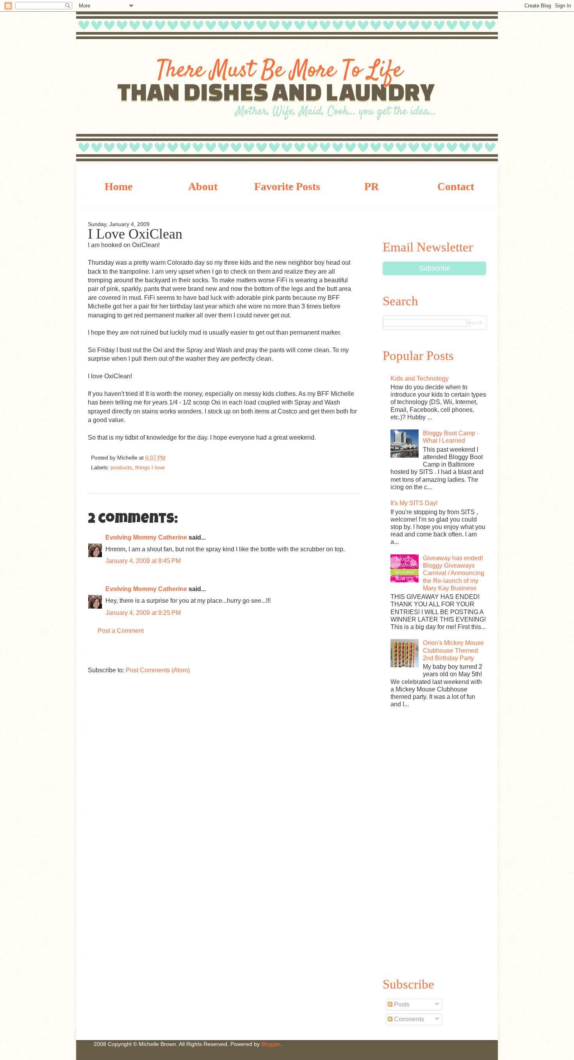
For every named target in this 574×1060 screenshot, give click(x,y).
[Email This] (183, 459)
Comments (408, 1019)
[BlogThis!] (197, 459)
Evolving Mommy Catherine (146, 537)
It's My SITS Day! (414, 503)
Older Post (351, 652)
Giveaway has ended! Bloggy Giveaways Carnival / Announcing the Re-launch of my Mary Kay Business (453, 573)
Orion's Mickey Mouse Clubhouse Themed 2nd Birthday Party (453, 650)
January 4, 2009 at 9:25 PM (143, 612)
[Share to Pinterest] (236, 459)
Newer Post (95, 652)
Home (118, 186)
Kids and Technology (419, 378)
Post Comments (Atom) (158, 670)
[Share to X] (210, 459)
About (202, 186)
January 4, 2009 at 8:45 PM (143, 561)
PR (371, 186)
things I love (150, 467)
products (121, 467)
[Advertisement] (434, 841)
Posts (401, 1004)
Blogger (270, 1044)
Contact (455, 186)
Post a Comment (121, 630)
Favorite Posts (287, 186)
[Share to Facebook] (223, 459)
